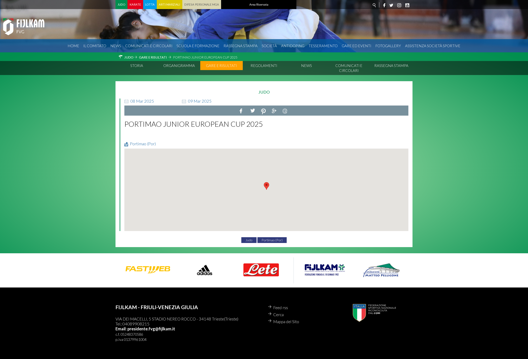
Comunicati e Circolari (348, 68)
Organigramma (179, 65)
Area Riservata (258, 4)
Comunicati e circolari (148, 45)
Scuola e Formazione (198, 45)
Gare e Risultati (221, 65)
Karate (135, 4)
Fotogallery (388, 45)
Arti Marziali (169, 4)
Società (269, 45)
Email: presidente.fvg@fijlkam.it (145, 328)
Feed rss (280, 307)
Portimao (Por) (272, 240)
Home (73, 45)
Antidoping (292, 45)
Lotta (150, 4)
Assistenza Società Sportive (432, 45)
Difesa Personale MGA (201, 4)
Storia (136, 65)
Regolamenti (264, 65)
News (115, 45)
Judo (121, 4)
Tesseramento (323, 45)
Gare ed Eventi (356, 45)
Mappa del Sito (286, 321)
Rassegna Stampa (241, 45)
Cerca (278, 314)
